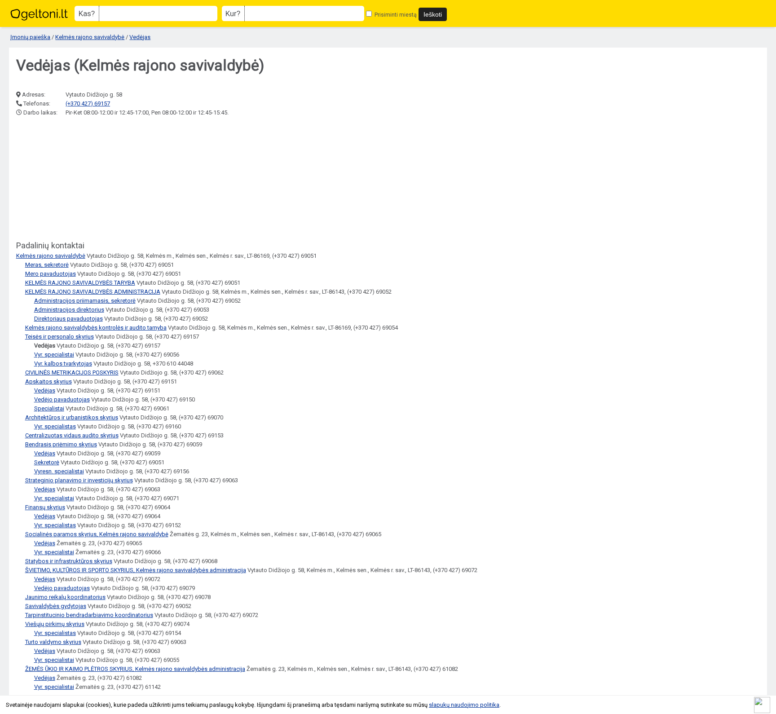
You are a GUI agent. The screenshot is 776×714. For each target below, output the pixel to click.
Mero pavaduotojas (50, 273)
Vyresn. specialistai (59, 471)
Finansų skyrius (45, 507)
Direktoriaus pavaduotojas (68, 318)
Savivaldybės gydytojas (55, 606)
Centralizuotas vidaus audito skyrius (72, 435)
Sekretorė (46, 462)
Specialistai (49, 408)
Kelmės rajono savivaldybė (89, 37)
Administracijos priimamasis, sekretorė (85, 300)
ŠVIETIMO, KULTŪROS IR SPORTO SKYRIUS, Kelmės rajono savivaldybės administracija (135, 570)
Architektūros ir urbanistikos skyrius (71, 417)
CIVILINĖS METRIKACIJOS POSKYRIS (72, 372)
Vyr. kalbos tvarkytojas (63, 363)
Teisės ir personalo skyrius (59, 336)
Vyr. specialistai (54, 354)
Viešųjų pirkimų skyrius (54, 624)
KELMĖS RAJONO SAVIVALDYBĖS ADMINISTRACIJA (92, 291)
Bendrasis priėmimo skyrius (61, 444)
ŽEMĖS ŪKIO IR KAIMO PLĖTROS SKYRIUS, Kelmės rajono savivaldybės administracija (135, 669)
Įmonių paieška (30, 37)
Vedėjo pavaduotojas (62, 399)
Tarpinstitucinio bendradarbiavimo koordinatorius (89, 615)
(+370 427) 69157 (88, 103)
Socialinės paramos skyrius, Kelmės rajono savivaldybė (96, 534)
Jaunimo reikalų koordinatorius (65, 597)
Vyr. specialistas (55, 426)
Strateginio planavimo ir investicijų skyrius (79, 480)
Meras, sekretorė (47, 264)
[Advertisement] (83, 179)
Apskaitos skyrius (48, 381)
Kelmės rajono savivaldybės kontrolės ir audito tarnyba (96, 327)
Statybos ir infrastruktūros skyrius (68, 561)
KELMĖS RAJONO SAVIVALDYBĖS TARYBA (80, 282)
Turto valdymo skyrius (53, 642)
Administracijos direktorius (69, 309)
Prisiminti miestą (395, 14)
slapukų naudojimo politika (464, 704)
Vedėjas (139, 37)
